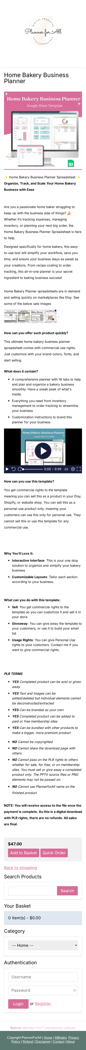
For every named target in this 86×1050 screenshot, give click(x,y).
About (70, 1041)
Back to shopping (20, 867)
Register (43, 1003)
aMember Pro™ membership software (49, 1028)
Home (48, 1037)
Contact (58, 1041)
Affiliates (61, 1037)
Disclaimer (43, 1041)
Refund (28, 1041)
